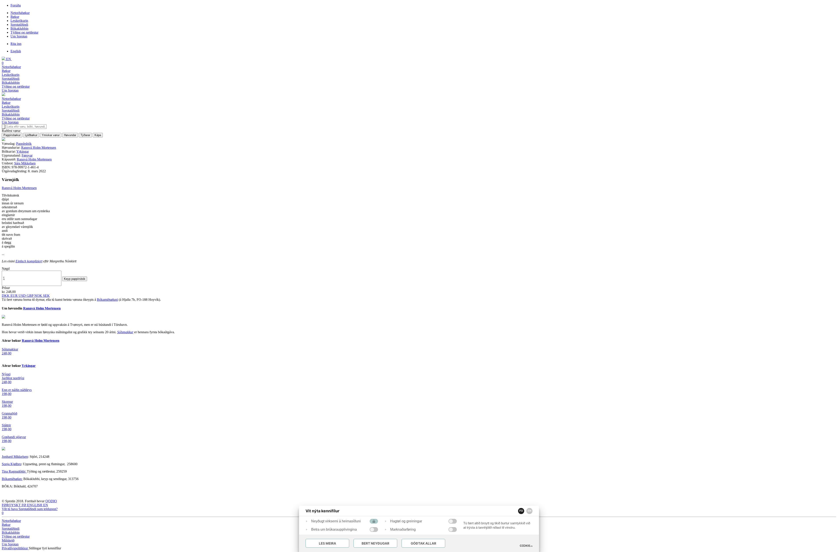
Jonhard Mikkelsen (15, 456)
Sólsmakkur (125, 332)
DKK (6, 295)
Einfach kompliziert (28, 261)
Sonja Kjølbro (11, 464)
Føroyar (27, 155)
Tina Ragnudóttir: (14, 471)
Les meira (327, 543)
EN (529, 510)
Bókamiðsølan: (12, 479)
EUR (14, 295)
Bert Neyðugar (375, 543)
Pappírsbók (24, 143)
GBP (30, 295)
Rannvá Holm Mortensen (38, 147)
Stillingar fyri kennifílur (45, 548)
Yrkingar (22, 151)
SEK (46, 295)
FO (521, 510)
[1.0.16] (526, 546)
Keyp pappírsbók (74, 278)
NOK (38, 295)
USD (23, 295)
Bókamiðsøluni (107, 299)
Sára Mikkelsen (25, 163)
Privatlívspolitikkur (15, 548)
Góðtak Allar (423, 543)
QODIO (51, 501)
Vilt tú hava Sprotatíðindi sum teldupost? (30, 509)
